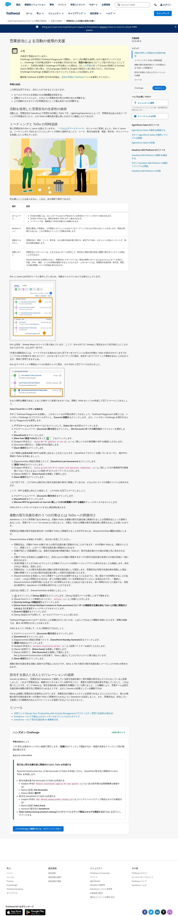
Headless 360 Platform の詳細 (146, 170)
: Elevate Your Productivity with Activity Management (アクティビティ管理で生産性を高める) (63, 713)
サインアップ (163, 13)
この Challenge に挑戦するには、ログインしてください (38, 829)
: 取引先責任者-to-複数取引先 (36, 719)
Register (104, 27)
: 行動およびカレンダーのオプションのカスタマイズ (47, 716)
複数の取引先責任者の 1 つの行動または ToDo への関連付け (150, 66)
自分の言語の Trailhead (73, 77)
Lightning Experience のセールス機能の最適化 (27, 21)
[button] (81, 21)
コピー (69, 442)
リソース (138, 80)
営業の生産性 (56, 21)
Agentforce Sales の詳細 (143, 142)
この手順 (86, 65)
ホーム (29, 13)
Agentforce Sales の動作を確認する (148, 130)
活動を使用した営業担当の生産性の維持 (149, 54)
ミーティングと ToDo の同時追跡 (148, 60)
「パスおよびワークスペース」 (71, 128)
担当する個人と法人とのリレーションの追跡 (149, 74)
